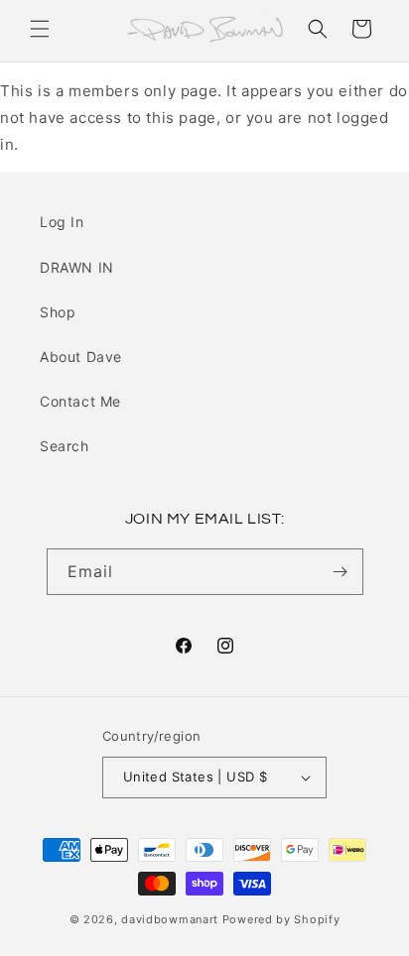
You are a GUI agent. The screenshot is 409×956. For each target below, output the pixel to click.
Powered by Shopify (281, 919)
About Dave (81, 356)
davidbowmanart (169, 919)
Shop (57, 311)
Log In (62, 221)
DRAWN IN (77, 267)
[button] (40, 29)
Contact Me (80, 401)
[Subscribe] (340, 571)
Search (64, 445)
